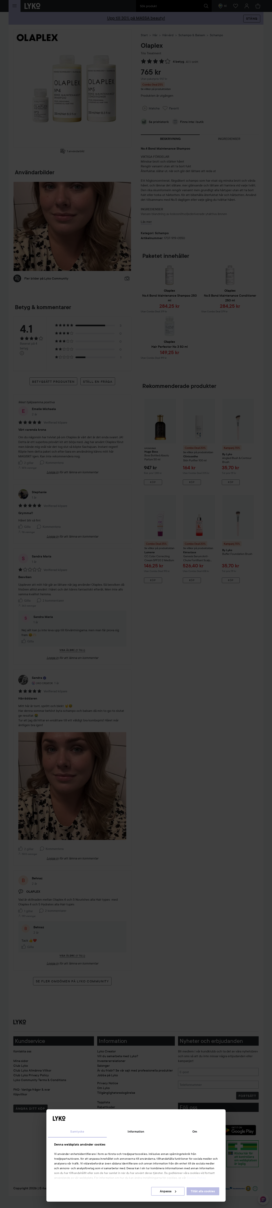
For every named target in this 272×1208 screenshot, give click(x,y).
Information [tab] (136, 1131)
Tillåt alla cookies (203, 1191)
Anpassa (165, 1191)
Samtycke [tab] (77, 1131)
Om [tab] (194, 1131)
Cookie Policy (196, 1177)
